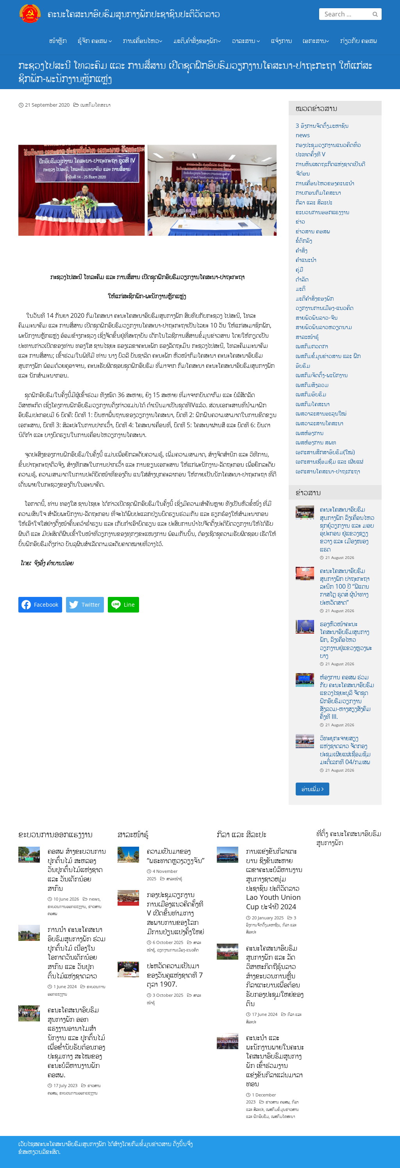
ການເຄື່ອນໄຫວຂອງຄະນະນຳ (325, 183)
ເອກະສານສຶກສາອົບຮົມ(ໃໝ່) (325, 452)
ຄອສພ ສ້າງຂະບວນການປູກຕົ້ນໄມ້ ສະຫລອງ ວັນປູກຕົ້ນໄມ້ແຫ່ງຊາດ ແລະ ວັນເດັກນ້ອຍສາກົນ (77, 869)
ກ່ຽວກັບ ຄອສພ (358, 40)
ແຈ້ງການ (281, 40)
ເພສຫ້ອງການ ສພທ (316, 442)
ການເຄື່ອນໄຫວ (141, 40)
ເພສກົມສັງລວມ (312, 385)
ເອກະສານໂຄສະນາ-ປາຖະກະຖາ (328, 471)
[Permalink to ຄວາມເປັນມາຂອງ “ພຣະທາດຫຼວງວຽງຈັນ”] (128, 854)
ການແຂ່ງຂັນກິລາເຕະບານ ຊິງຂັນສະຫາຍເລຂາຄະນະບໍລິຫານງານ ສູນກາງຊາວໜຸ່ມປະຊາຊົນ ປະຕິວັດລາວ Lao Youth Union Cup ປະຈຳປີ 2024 (274, 878)
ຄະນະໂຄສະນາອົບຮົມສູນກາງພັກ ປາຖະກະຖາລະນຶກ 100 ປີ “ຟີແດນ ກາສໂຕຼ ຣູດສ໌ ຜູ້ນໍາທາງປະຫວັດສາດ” (345, 586)
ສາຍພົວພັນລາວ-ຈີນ (317, 317)
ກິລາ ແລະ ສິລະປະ (314, 202)
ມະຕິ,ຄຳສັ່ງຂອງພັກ (195, 40)
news (303, 135)
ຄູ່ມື (299, 269)
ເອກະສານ (314, 40)
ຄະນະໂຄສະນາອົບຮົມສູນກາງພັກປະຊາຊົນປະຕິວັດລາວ (134, 13)
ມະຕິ (300, 289)
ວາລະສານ (244, 40)
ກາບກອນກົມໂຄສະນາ (318, 192)
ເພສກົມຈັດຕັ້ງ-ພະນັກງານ (322, 375)
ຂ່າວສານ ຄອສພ (313, 231)
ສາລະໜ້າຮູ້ (307, 337)
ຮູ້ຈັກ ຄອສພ (93, 40)
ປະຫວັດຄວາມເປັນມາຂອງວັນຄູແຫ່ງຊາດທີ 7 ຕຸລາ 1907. (175, 975)
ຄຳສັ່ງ (301, 250)
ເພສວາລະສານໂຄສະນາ (319, 423)
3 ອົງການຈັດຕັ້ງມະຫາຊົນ (322, 126)
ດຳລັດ (302, 279)
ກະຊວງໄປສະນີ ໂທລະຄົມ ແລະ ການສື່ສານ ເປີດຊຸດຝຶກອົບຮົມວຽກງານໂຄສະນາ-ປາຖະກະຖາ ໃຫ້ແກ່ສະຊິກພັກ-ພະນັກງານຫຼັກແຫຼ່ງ (195, 71)
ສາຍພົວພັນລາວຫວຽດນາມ (324, 327)
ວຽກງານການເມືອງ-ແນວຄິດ (325, 308)
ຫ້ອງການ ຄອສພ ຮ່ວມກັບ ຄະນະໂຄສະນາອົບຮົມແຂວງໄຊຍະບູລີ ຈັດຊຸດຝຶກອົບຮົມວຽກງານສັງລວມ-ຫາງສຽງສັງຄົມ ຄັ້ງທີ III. (347, 697)
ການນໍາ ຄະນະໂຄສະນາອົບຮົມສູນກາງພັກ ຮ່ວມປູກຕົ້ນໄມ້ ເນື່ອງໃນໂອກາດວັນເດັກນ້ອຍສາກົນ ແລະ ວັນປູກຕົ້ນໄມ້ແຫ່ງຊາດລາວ (76, 952)
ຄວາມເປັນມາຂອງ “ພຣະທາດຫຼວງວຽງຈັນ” (175, 855)
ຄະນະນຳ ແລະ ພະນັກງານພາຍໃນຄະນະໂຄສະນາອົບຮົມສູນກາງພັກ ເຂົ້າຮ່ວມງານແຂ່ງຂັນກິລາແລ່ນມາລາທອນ (275, 1060)
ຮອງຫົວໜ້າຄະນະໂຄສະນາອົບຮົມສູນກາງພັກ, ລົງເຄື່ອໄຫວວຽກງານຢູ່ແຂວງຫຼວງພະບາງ (346, 640)
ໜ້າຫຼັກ (58, 40)
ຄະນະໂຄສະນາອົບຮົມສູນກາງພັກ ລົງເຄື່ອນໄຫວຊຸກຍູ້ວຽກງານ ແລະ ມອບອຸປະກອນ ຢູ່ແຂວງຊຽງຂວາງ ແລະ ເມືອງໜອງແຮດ (347, 529)
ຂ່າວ (300, 221)
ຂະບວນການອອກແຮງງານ (322, 212)
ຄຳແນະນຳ (306, 260)
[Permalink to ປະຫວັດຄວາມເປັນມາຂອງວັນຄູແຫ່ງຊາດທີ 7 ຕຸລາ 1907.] (128, 968)
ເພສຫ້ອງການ (309, 433)
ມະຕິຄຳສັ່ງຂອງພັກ (315, 298)
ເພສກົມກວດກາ (312, 346)
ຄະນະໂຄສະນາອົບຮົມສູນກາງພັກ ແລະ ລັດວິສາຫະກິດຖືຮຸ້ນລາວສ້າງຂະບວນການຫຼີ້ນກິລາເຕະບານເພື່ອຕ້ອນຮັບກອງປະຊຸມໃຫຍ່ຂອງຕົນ (275, 975)
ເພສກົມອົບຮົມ (311, 394)
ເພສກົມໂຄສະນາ (95, 104)
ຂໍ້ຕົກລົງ (304, 240)
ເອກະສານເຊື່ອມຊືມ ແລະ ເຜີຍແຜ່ (329, 461)
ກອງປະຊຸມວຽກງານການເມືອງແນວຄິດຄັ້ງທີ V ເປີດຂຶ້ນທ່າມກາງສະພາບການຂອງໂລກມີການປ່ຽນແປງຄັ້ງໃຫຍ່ (175, 913)
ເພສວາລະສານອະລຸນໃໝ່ (321, 413)
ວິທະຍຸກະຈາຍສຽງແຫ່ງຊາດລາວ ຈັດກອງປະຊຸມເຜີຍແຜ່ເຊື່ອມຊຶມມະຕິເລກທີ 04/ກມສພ (345, 750)
